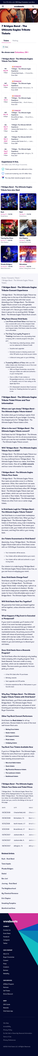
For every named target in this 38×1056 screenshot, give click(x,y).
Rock (17, 278)
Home (4, 278)
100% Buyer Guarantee (21, 2)
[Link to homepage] (19, 6)
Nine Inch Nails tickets (13, 763)
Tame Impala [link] (6, 864)
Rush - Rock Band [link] (8, 859)
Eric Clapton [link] (6, 898)
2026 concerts (28, 464)
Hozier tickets (10, 733)
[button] (5, 47)
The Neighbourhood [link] (9, 888)
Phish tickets (10, 739)
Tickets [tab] (6, 41)
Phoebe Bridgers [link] (7, 869)
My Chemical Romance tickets (16, 769)
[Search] (33, 6)
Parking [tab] (15, 41)
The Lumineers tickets (13, 773)
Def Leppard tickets (12, 736)
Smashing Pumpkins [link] (9, 903)
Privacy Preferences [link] (9, 1040)
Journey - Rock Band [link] (9, 883)
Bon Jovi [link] (5, 879)
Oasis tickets (10, 766)
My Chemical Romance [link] (10, 893)
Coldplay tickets (11, 743)
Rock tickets (17, 720)
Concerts (10, 278)
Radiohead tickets (12, 776)
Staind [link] (4, 874)
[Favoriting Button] (35, 12)
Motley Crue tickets (12, 729)
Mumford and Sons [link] (8, 908)
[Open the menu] (3, 6)
